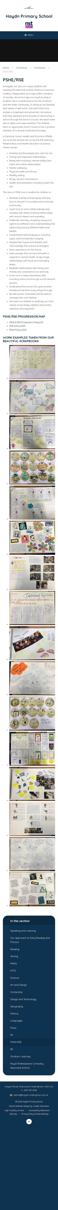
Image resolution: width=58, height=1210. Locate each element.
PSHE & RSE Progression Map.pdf (26, 322)
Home (6, 67)
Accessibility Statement (39, 1110)
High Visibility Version (14, 1110)
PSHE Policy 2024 (17, 329)
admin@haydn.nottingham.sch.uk (30, 1095)
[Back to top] (29, 1121)
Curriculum (21, 67)
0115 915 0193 (30, 1090)
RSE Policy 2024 (17, 326)
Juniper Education (41, 1106)
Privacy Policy (27, 1114)
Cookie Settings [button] (41, 1114)
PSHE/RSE (8, 71)
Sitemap (13, 1114)
